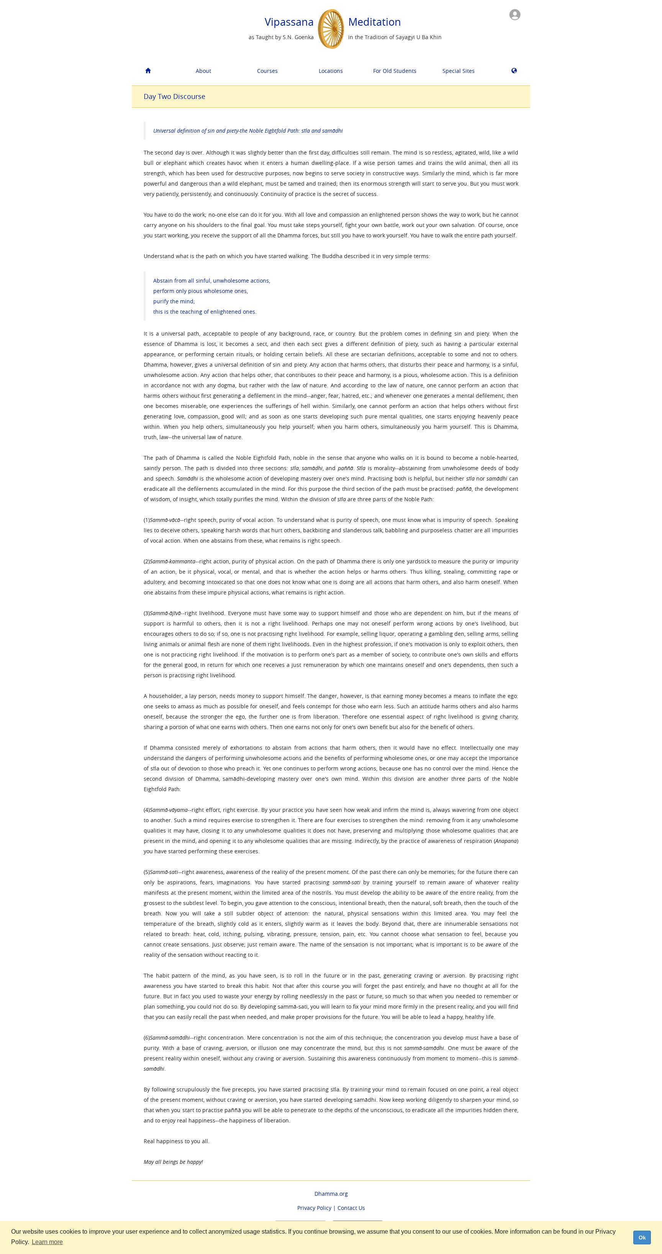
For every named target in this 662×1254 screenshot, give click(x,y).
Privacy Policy (314, 1207)
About (203, 70)
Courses (267, 70)
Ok (642, 1237)
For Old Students (394, 70)
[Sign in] (515, 14)
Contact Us (351, 1207)
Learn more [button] (47, 1242)
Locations (331, 70)
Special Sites (458, 70)
